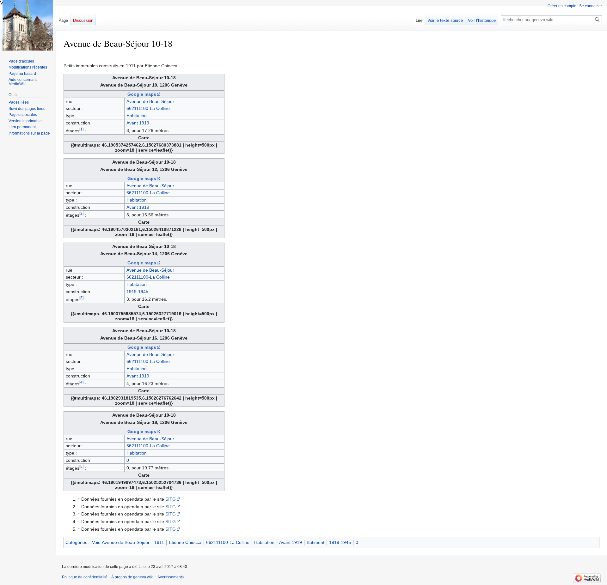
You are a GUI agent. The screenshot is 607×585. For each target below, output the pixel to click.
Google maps (141, 94)
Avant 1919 (137, 122)
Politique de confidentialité (84, 577)
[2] (81, 213)
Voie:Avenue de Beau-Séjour (121, 542)
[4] (81, 382)
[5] (81, 466)
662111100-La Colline (148, 108)
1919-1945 (137, 291)
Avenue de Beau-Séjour (150, 101)
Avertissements (170, 577)
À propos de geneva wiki (132, 577)
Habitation (136, 115)
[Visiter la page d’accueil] (28, 25)
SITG (170, 499)
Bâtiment (315, 542)
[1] (81, 129)
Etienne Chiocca (185, 542)
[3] (81, 298)
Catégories (76, 542)
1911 (159, 542)
